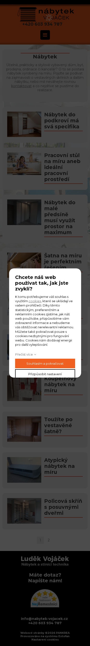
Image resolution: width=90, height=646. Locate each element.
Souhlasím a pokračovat (45, 363)
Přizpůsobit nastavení (45, 374)
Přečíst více (24, 354)
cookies (35, 301)
